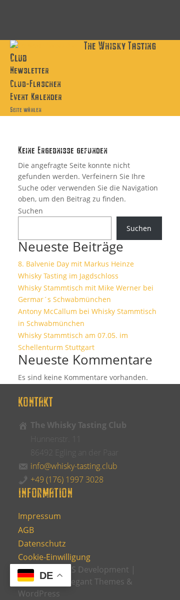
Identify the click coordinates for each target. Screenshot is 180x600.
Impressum (39, 516)
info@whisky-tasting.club (74, 466)
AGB (26, 530)
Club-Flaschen (35, 83)
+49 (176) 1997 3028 (67, 479)
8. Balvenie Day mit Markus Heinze (76, 263)
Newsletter (29, 70)
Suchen (30, 211)
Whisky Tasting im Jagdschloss (68, 275)
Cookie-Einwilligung (54, 557)
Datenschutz (42, 543)
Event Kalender (36, 96)
